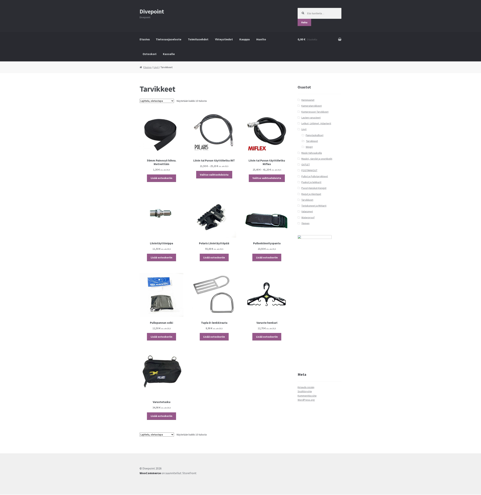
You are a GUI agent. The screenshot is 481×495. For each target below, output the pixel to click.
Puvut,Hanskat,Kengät (313, 188)
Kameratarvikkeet (311, 105)
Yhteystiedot (224, 39)
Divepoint (152, 11)
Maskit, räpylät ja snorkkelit (316, 158)
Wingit (309, 147)
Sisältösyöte (305, 391)
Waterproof (308, 217)
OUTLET (305, 164)
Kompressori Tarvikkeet (314, 111)
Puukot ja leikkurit (311, 182)
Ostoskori (149, 54)
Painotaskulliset (314, 135)
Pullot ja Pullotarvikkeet (314, 176)
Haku (304, 22)
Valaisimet (307, 211)
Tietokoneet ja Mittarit (313, 205)
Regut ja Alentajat (311, 194)
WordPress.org (306, 399)
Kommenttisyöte (307, 395)
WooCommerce (150, 473)
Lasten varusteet (311, 117)
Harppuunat (307, 100)
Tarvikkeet (312, 141)
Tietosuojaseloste (168, 39)
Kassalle (169, 54)
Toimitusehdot (198, 39)
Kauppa (244, 39)
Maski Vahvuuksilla (311, 153)
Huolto (261, 39)
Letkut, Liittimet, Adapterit (316, 123)
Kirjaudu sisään (306, 387)
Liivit (156, 67)
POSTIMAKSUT (309, 170)
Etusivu (145, 39)
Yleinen (305, 223)
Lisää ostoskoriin (161, 178)
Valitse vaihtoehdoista (214, 174)
